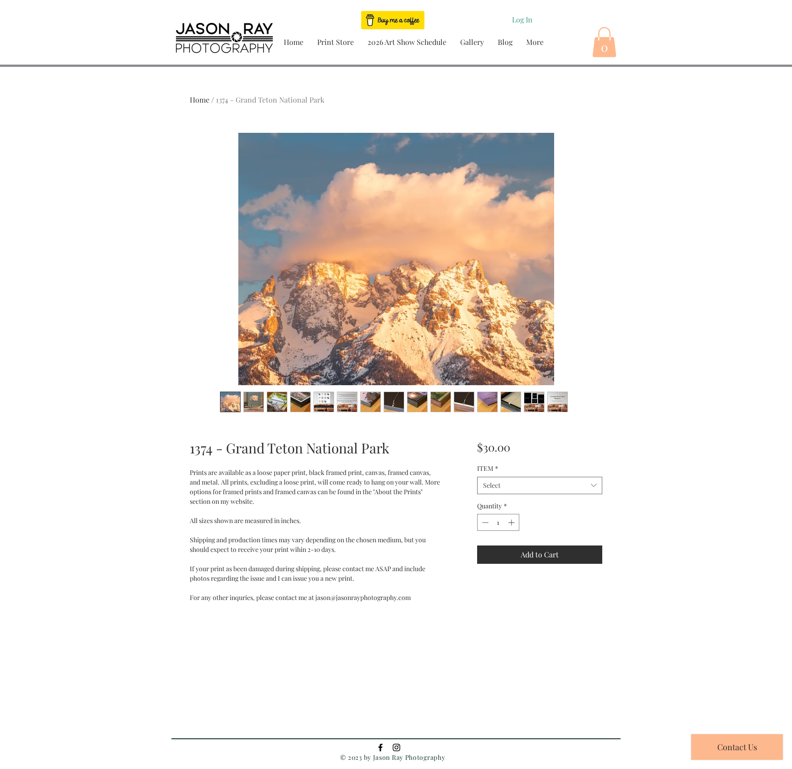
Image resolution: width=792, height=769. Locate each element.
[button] (335, 42)
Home (199, 99)
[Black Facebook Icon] (380, 747)
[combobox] (539, 485)
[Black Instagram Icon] (396, 747)
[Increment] (512, 522)
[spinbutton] (498, 522)
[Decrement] (484, 522)
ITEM (487, 468)
